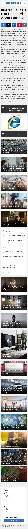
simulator (19, 30)
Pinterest (6, 509)
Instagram (6, 511)
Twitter (5, 508)
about (16, 35)
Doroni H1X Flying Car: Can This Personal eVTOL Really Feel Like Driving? (12, 390)
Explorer (15, 30)
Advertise (6, 495)
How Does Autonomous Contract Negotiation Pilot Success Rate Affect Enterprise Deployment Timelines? (13, 168)
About (5, 492)
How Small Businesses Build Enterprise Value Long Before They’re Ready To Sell (13, 222)
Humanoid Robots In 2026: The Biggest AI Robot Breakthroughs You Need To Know (13, 287)
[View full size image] (14, 122)
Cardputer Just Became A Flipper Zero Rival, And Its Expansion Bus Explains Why (13, 479)
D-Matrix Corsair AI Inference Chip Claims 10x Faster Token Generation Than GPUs (13, 372)
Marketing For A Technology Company (13, 206)
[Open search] (25, 2)
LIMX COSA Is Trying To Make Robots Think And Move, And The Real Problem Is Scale (13, 323)
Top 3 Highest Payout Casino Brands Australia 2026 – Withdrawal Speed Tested (13, 445)
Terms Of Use (7, 498)
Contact (6, 493)
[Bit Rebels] (13, 4)
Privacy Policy (7, 496)
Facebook (6, 506)
